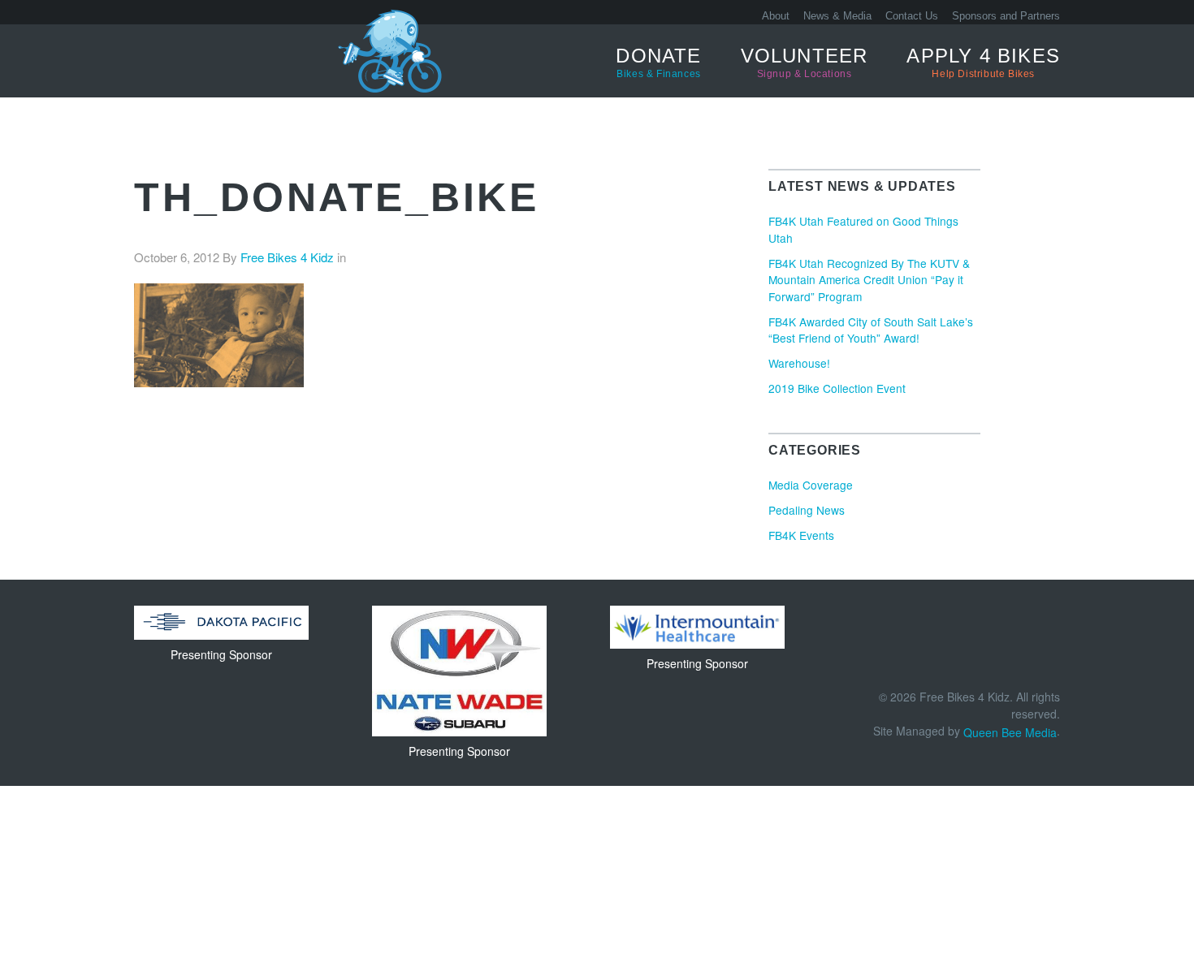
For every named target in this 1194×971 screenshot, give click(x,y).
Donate (658, 62)
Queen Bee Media (1010, 731)
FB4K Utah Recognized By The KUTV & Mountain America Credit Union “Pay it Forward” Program (869, 279)
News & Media (837, 16)
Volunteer (804, 62)
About (776, 16)
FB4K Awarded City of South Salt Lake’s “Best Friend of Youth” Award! (870, 330)
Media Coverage (810, 485)
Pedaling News (806, 510)
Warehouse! (799, 363)
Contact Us (911, 16)
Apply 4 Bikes (983, 62)
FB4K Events (801, 535)
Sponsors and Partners (1006, 16)
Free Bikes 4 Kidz (195, 60)
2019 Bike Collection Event (837, 388)
